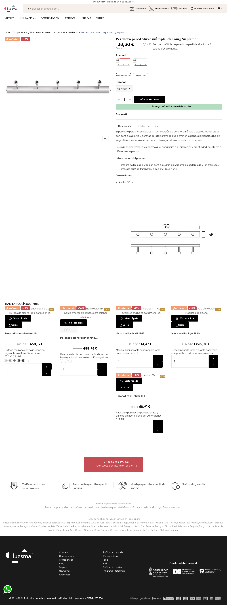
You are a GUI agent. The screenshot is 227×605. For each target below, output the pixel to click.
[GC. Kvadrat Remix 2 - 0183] (23, 360)
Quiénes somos (67, 556)
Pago (105, 559)
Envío (105, 563)
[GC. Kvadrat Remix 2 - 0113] (6, 360)
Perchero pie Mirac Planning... (79, 337)
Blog (61, 563)
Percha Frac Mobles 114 (130, 396)
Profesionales (66, 559)
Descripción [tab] (125, 125)
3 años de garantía (194, 484)
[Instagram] (191, 550)
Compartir (132, 114)
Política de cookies (112, 567)
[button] (113, 464)
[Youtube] (198, 550)
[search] (30, 8)
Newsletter (64, 570)
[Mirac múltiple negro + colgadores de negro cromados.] (140, 66)
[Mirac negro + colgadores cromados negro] (70, 361)
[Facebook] (170, 550)
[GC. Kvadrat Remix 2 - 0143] (14, 360)
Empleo (63, 567)
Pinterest (141, 114)
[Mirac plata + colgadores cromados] (61, 361)
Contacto (64, 552)
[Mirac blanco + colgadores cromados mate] (66, 361)
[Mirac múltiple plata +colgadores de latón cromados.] (123, 66)
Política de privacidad (113, 552)
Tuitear (137, 114)
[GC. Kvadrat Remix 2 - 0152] (19, 360)
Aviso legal (64, 574)
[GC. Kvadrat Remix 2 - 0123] (10, 360)
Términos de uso (111, 556)
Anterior (6, 90)
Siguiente (109, 90)
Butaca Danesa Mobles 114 (21, 333)
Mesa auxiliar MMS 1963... (131, 333)
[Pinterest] (177, 550)
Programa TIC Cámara (114, 570)
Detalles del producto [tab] (149, 125)
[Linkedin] (184, 550)
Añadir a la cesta (149, 99)
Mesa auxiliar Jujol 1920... (186, 333)
